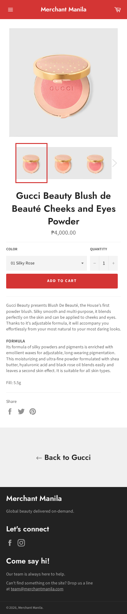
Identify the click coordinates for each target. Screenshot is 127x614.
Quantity (98, 249)
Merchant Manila (63, 9)
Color (11, 249)
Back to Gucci (66, 457)
